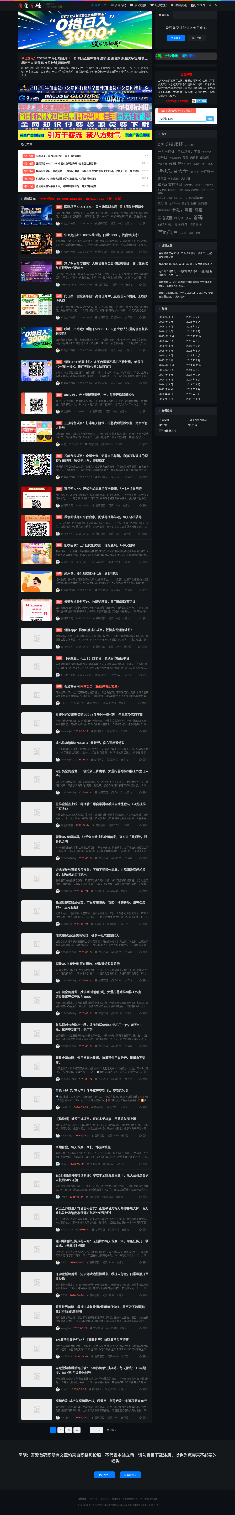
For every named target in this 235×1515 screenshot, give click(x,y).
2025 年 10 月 (166, 340)
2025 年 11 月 (193, 336)
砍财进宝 (161, 198)
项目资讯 (180, 5)
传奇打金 (163, 157)
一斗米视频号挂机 (197, 419)
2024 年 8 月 (166, 374)
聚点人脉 (163, 203)
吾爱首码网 (92, 686)
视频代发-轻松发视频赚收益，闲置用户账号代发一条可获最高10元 (101, 1401)
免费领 (194, 157)
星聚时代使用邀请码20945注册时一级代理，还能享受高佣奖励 (99, 715)
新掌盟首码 (173, 178)
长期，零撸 (182, 209)
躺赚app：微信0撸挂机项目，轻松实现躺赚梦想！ (99, 630)
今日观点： (29, 58)
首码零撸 (195, 225)
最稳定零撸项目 (170, 184)
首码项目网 (30, 5)
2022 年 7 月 (193, 389)
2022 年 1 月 (193, 398)
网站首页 (100, 5)
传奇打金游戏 (175, 158)
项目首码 (120, 5)
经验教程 (160, 5)
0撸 (161, 145)
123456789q (68, 792)
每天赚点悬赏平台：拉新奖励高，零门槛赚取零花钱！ (101, 602)
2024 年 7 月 (193, 374)
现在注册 (196, 37)
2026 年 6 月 (166, 321)
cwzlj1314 (66, 1417)
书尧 (63, 444)
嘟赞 (189, 164)
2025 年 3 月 (193, 355)
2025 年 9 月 (193, 340)
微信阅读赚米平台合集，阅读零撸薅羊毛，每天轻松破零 (103, 517)
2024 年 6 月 (166, 379)
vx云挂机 (189, 145)
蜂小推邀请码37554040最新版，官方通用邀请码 (90, 743)
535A (64, 1262)
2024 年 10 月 (166, 369)
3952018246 (68, 952)
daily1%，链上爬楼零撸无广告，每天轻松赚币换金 (99, 395)
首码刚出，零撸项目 (172, 225)
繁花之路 (178, 198)
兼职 (172, 163)
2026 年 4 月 (166, 326)
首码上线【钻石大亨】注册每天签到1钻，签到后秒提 (92, 1091)
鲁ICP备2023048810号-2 (145, 1505)
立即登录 (176, 37)
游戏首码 (163, 425)
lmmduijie (66, 731)
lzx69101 (66, 1107)
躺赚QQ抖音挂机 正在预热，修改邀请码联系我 (88, 964)
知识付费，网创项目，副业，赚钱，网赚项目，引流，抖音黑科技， (186, 191)
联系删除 (130, 1474)
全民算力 (162, 164)
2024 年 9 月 (193, 369)
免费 (185, 157)
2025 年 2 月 (166, 360)
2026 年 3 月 (193, 326)
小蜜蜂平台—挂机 (203, 163)
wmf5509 (66, 1356)
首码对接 (192, 425)
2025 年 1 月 (193, 360)
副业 (181, 163)
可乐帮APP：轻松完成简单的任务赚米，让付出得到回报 (103, 489)
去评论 (128, 223)
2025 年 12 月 (166, 336)
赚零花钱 (202, 203)
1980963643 (68, 284)
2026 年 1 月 (193, 331)
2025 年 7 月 (193, 345)
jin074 (64, 1163)
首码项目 (101, 223)
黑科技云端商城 (167, 430)
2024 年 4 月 (166, 384)
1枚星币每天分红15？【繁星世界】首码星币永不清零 (92, 1340)
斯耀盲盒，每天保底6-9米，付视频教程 (83, 1147)
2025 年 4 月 (166, 355)
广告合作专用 (68, 223)
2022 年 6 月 (166, 394)
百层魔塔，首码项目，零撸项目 (198, 185)
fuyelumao (67, 1229)
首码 (198, 218)
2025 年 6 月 (166, 350)
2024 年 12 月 (166, 365)
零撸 (199, 209)
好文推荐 (199, 5)
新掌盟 (162, 178)
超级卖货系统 (164, 210)
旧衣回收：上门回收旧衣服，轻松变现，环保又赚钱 (99, 545)
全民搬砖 (204, 157)
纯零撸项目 (196, 198)
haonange (66, 1135)
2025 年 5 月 (193, 350)
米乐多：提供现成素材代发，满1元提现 (91, 573)
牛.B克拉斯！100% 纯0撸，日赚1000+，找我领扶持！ (102, 235)
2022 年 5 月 (193, 394)
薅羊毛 (185, 203)
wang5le (66, 1328)
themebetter (121, 1505)
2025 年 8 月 (166, 345)
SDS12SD (66, 891)
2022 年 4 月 (166, 398)
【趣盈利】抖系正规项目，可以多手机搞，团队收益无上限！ (97, 1119)
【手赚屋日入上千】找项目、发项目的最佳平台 (96, 658)
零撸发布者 (67, 825)
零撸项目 (165, 218)
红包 (185, 198)
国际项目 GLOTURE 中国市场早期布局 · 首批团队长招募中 (104, 207)
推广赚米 (207, 172)
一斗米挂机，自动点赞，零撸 (179, 151)
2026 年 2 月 (166, 331)
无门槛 (185, 178)
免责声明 (105, 1474)
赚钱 (193, 203)
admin (64, 703)
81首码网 (164, 419)
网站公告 (93, 703)
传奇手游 (206, 151)
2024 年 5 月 (193, 379)
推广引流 (194, 172)
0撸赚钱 (174, 144)
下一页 (96, 1430)
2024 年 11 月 (193, 365)
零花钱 (179, 218)
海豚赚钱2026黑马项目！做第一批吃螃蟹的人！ (89, 935)
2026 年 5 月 (193, 321)
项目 (188, 218)
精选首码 (66, 411)
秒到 (169, 198)
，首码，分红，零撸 (190, 233)
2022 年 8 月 (166, 389)
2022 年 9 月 (193, 384)
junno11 (65, 1389)
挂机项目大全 (173, 171)
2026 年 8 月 (166, 316)
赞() (144, 223)
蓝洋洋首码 (174, 203)
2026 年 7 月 (193, 316)
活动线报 (139, 5)
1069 (64, 1196)
